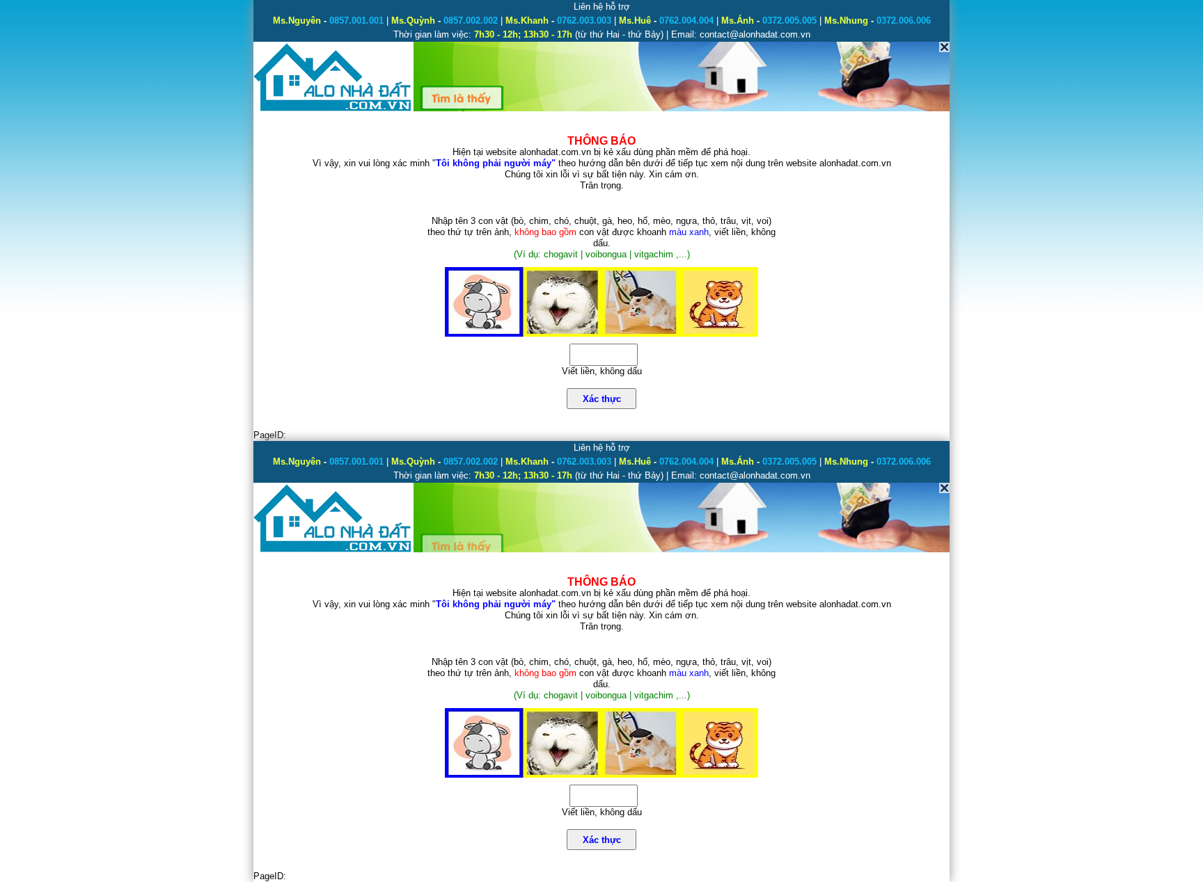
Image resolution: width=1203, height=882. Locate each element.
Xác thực (602, 399)
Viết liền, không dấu (602, 371)
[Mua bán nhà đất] (333, 109)
